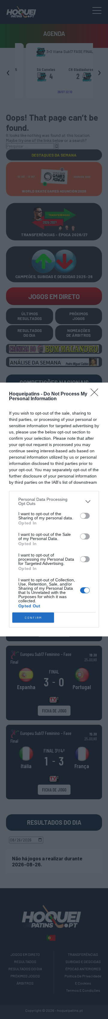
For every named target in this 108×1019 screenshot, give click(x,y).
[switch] (85, 516)
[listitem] (54, 501)
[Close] (96, 394)
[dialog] (54, 509)
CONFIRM (33, 617)
